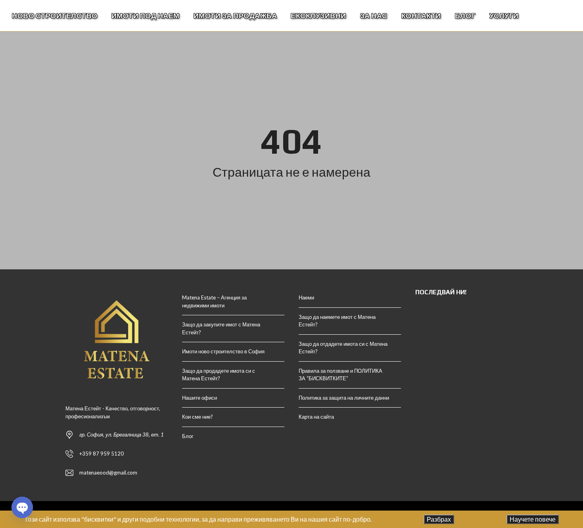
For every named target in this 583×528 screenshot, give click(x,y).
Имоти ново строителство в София (223, 351)
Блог (188, 436)
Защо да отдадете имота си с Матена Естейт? (343, 348)
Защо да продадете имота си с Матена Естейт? (218, 375)
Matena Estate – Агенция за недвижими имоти (214, 301)
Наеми (306, 297)
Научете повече (533, 519)
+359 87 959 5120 (101, 453)
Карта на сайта (316, 417)
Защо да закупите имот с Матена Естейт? (221, 328)
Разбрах (439, 519)
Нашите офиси (199, 398)
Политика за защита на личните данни (344, 398)
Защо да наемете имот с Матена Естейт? (337, 321)
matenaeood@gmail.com (108, 472)
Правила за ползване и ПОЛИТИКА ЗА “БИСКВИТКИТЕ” (340, 375)
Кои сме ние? (197, 417)
